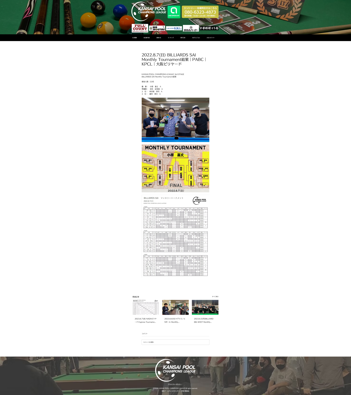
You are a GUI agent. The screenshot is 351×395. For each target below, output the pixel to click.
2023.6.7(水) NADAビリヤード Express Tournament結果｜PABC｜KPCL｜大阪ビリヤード (145, 321)
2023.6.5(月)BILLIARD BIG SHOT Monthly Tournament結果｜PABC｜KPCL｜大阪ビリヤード (204, 321)
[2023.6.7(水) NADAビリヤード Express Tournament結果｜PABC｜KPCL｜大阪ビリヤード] (146, 307)
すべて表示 (215, 296)
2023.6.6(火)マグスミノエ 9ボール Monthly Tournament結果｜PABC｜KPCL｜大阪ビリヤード (174, 321)
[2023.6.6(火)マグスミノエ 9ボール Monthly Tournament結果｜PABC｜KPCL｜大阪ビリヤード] (175, 307)
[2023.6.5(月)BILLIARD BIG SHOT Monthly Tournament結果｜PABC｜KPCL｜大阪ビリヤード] (205, 307)
